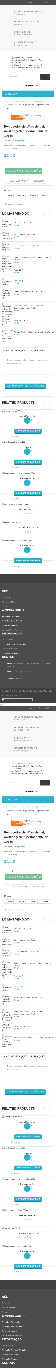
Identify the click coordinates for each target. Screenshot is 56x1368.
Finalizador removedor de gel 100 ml (28, 292)
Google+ (32, 196)
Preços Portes (7, 640)
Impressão (39, 181)
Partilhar (20, 196)
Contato (5, 606)
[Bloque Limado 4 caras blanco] (7, 236)
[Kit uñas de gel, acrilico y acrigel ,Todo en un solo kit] (7, 261)
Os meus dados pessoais (12, 630)
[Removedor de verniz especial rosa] (16, 540)
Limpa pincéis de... (28, 416)
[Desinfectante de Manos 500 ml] (15, 504)
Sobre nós (6, 597)
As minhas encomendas (11, 616)
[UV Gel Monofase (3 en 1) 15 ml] (7, 247)
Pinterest (44, 196)
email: (9, 672)
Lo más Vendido (15, 213)
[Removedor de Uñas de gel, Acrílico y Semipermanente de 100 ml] (7, 310)
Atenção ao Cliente (9, 602)
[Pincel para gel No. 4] (7, 322)
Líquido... (28, 447)
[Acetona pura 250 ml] (11, 522)
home (6, 101)
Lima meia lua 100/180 (22, 223)
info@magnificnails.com (22, 672)
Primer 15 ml (18, 270)
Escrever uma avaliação (14, 204)
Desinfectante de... (28, 509)
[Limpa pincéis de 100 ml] (12, 411)
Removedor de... (28, 478)
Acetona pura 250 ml (28, 527)
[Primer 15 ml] (7, 270)
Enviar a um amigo (18, 181)
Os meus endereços (9, 625)
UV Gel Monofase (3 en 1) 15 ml (26, 246)
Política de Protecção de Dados (14, 644)
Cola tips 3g (18, 281)
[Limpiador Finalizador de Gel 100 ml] (7, 294)
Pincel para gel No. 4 (22, 320)
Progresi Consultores (13, 696)
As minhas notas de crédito (12, 621)
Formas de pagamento (10, 653)
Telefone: (10, 679)
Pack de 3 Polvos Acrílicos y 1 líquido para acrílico (34, 332)
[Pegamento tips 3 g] (7, 281)
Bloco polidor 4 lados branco (25, 234)
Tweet (9, 196)
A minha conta (13, 610)
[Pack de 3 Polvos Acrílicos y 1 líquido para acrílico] (7, 336)
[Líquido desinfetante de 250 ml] (14, 442)
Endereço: (11, 664)
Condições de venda (10, 649)
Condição (8, 141)
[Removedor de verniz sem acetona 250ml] (19, 473)
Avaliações (38, 350)
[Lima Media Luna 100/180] (7, 224)
